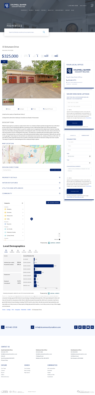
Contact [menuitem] (67, 10)
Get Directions (55, 170)
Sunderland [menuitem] (50, 376)
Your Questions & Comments (73, 166)
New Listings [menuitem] (27, 370)
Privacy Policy (88, 117)
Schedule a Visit (85, 135)
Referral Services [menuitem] (5, 376)
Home (3, 309)
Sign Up (84, 5)
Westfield (23, 309)
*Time (68, 160)
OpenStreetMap (53, 162)
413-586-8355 (74, 352)
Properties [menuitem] (24, 10)
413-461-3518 (11, 327)
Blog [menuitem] (72, 10)
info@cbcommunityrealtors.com (48, 327)
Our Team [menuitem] (3, 368)
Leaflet (47, 162)
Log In (81, 5)
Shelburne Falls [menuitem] (51, 374)
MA (13, 309)
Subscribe (74, 123)
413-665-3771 (72, 80)
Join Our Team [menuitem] (59, 10)
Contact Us (68, 84)
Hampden (17, 309)
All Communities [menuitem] (51, 368)
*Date (68, 153)
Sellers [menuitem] (37, 10)
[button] (44, 32)
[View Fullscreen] (4, 152)
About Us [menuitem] (50, 10)
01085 (29, 309)
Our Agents (74, 84)
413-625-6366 (39, 352)
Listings (9, 309)
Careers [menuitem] (3, 370)
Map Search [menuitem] (27, 372)
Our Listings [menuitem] (27, 368)
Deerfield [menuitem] (50, 370)
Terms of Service (77, 197)
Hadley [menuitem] (49, 372)
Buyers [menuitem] (31, 10)
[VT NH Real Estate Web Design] (85, 391)
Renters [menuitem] (43, 10)
